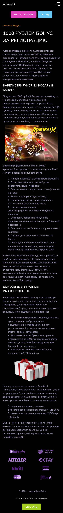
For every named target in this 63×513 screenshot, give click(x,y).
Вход (45, 14)
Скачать (31, 506)
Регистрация (23, 14)
